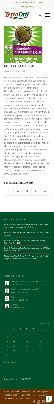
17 (7, 346)
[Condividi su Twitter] (18, 191)
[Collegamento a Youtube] (38, 401)
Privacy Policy (27, 6)
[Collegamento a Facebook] (34, 401)
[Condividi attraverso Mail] (45, 191)
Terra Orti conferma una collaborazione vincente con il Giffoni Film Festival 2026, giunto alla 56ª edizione (26, 225)
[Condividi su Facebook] (8, 191)
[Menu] (46, 15)
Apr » (13, 362)
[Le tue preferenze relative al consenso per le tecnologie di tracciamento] (49, 399)
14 (33, 341)
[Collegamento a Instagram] (43, 401)
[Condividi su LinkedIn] (36, 191)
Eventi (22, 71)
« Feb (6, 362)
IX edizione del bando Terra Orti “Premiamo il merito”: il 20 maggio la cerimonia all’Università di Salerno (26, 257)
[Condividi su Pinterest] (27, 191)
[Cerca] (39, 15)
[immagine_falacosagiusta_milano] (23, 44)
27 (27, 350)
